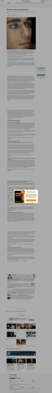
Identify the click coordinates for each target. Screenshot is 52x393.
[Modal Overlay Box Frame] (26, 196)
